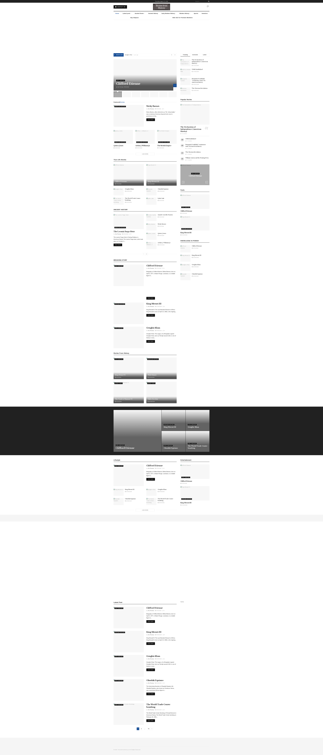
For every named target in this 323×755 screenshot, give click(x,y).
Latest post (126, 13)
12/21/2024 (161, 200)
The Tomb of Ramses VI (123, 399)
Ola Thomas (120, 87)
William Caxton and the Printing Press (197, 158)
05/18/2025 (161, 191)
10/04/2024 (119, 401)
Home (117, 13)
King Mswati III (153, 181)
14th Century (119, 359)
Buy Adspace (134, 17)
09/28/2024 (151, 401)
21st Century (120, 80)
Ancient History (153, 13)
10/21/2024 (118, 377)
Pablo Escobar (153, 399)
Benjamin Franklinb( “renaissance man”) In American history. (198, 80)
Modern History (184, 13)
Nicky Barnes (152, 106)
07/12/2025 (118, 183)
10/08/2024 (151, 377)
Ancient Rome (139, 13)
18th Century (168, 445)
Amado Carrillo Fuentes (165, 215)
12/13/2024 (125, 234)
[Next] (146, 254)
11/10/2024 (158, 108)
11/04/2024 (117, 148)
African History (120, 304)
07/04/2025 (151, 183)
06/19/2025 (129, 191)
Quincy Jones (118, 145)
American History (120, 106)
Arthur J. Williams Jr (142, 145)
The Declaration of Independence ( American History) (200, 61)
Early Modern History (168, 13)
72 (148, 728)
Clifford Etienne (129, 54)
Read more (151, 119)
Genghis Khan (129, 189)
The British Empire (164, 145)
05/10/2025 (129, 202)
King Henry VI (120, 375)
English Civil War (164, 142)
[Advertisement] (161, 38)
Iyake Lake (161, 198)
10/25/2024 (161, 148)
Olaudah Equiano (163, 189)
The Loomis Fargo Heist (124, 232)
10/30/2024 (139, 148)
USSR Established (197, 69)
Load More (145, 154)
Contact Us (121, 6)
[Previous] (143, 254)
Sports (196, 13)
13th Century (119, 328)
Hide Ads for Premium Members (182, 17)
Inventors (205, 13)
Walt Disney (152, 375)
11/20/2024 (161, 217)
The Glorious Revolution (199, 88)
